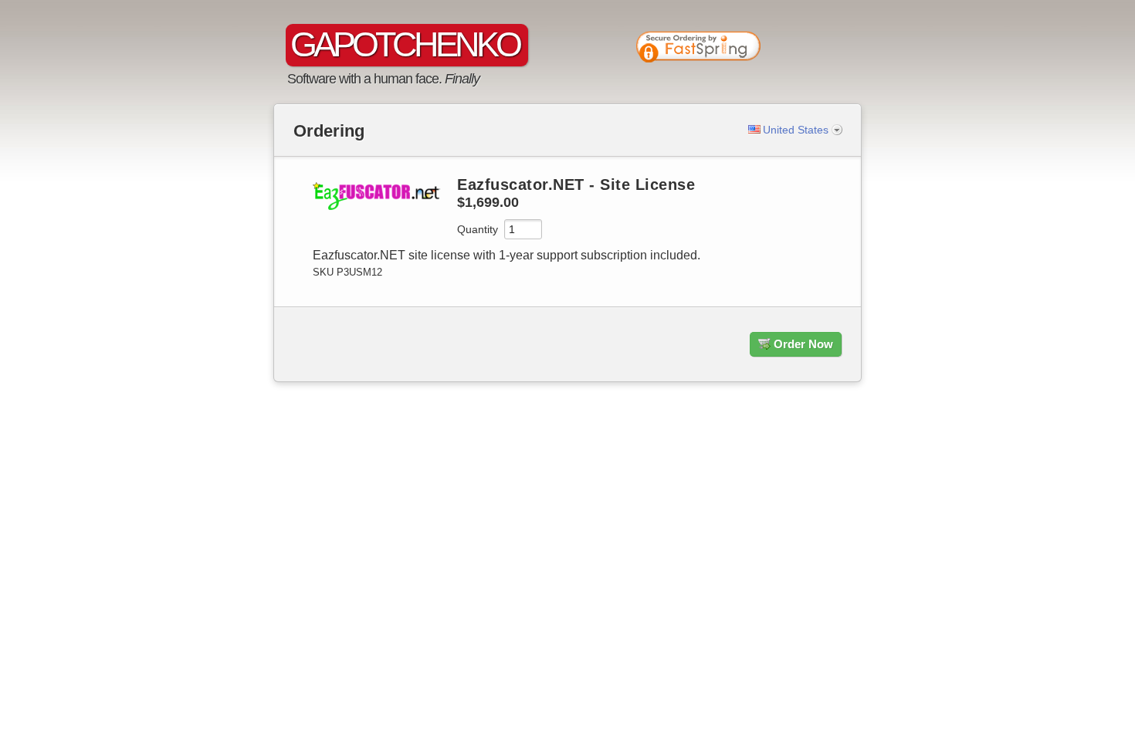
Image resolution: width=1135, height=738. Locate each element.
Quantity (477, 229)
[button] (807, 50)
